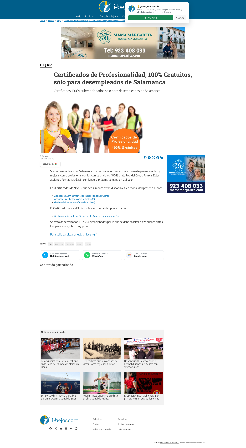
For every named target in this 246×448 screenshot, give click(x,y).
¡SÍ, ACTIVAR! (151, 18)
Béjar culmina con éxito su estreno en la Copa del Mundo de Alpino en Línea (60, 363)
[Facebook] (50, 428)
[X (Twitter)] (55, 428)
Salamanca (59, 244)
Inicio (78, 16)
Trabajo (88, 244)
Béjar (59, 20)
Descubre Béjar (108, 16)
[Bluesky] (60, 428)
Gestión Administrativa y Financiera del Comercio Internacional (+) (86, 216)
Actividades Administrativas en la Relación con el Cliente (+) (83, 195)
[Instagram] (66, 428)
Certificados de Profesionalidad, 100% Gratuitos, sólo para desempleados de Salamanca (98, 20)
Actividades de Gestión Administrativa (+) (74, 198)
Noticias (89, 16)
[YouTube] (71, 428)
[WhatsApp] (76, 428)
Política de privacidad (102, 429)
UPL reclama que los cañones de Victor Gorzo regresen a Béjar (100, 362)
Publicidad (97, 419)
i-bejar (42, 20)
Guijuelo (79, 244)
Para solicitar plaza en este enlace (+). (72, 234)
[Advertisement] (102, 299)
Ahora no (180, 18)
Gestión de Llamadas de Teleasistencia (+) (74, 202)
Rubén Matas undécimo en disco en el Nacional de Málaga (100, 397)
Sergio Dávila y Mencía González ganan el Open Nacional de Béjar (58, 397)
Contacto (97, 424)
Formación (70, 244)
